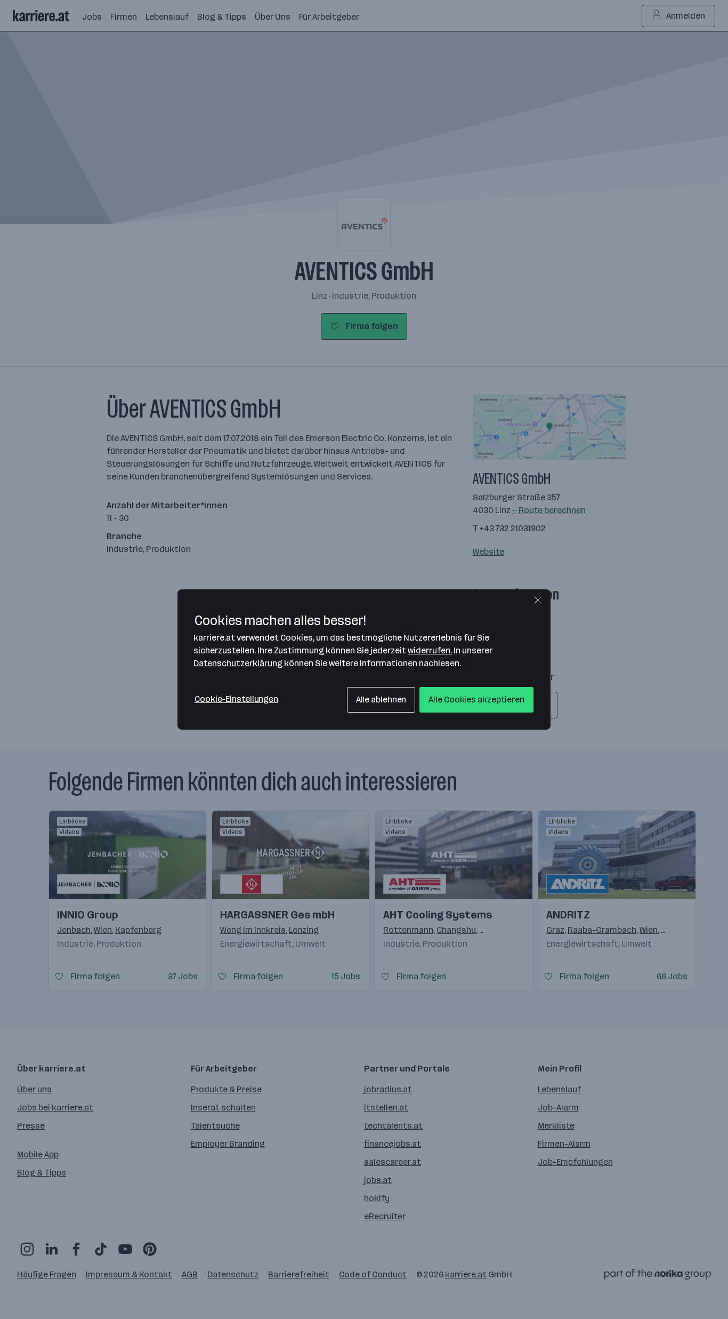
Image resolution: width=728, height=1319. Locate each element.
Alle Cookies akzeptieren (476, 699)
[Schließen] (537, 600)
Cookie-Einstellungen (236, 699)
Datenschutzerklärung (237, 663)
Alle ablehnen (381, 699)
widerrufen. (430, 650)
